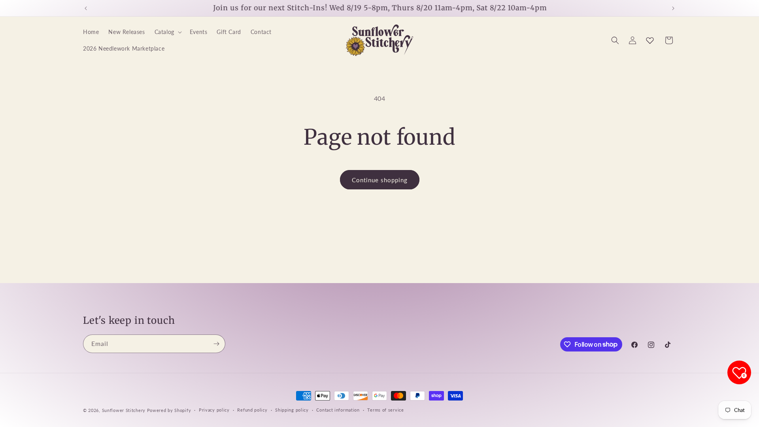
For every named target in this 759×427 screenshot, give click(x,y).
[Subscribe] (216, 343)
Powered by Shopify (169, 410)
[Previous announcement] (85, 8)
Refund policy (252, 409)
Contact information (337, 409)
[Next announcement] (673, 8)
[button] (167, 32)
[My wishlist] (650, 40)
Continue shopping (380, 179)
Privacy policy (214, 409)
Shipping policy (292, 409)
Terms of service (385, 409)
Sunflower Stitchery (124, 410)
